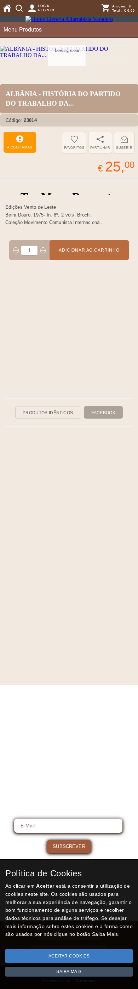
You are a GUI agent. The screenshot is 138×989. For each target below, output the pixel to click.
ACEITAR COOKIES (69, 956)
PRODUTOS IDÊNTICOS (48, 412)
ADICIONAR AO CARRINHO (89, 250)
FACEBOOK (103, 412)
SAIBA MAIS (69, 972)
